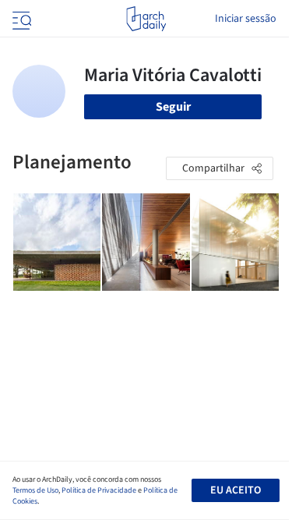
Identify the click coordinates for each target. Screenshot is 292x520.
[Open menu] (20, 19)
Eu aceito (235, 490)
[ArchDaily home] (146, 18)
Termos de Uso (35, 490)
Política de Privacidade (99, 490)
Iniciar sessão (245, 18)
